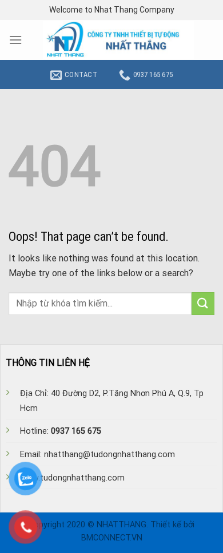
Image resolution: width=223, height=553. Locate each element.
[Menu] (15, 40)
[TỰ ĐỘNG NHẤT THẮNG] (118, 40)
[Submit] (203, 303)
